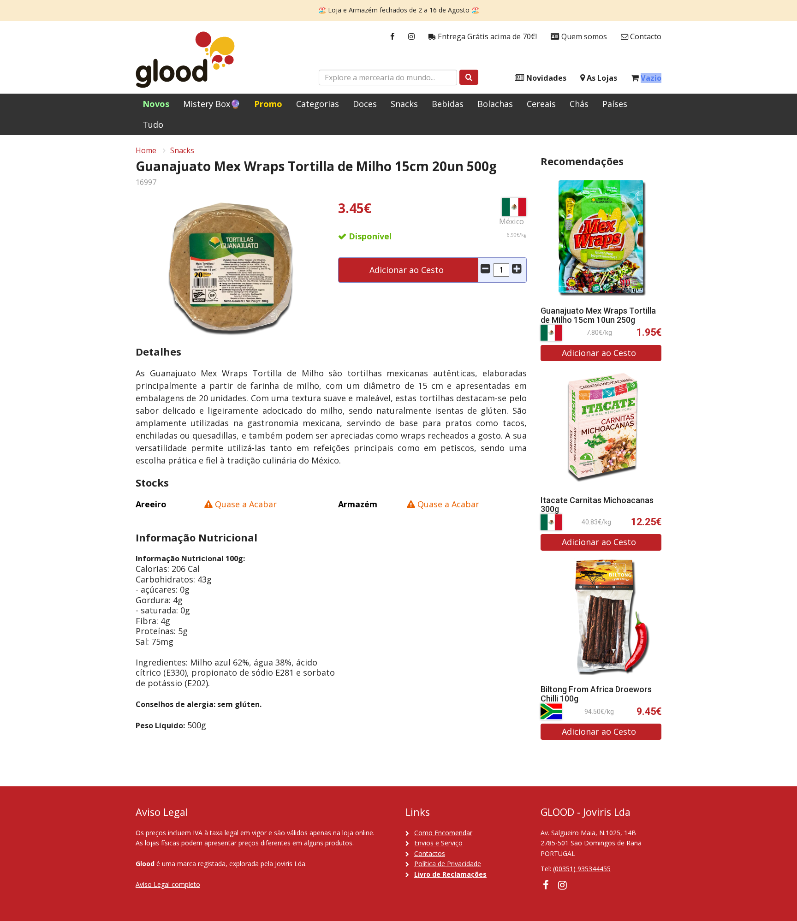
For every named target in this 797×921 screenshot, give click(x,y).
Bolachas (495, 103)
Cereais (541, 103)
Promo (268, 103)
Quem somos (583, 36)
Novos (156, 103)
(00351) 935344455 (582, 868)
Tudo (153, 124)
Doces (365, 103)
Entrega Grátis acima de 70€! (486, 36)
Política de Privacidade (447, 863)
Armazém (357, 504)
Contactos (429, 853)
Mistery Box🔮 (211, 103)
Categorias (317, 103)
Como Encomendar (443, 832)
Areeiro (151, 504)
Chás (579, 103)
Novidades (545, 78)
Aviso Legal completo (168, 884)
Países (614, 103)
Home (146, 150)
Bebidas (448, 103)
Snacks (404, 103)
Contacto (644, 36)
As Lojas (601, 78)
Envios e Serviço (438, 842)
